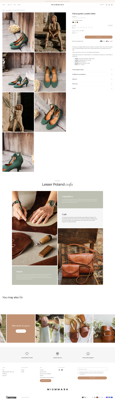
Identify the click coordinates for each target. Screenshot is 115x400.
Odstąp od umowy (46, 380)
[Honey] (75, 22)
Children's (4, 373)
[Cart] (112, 5)
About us (10, 4)
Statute (41, 375)
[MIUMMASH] (57, 389)
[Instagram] (59, 370)
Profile (22, 371)
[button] (106, 5)
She (3, 370)
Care (14, 4)
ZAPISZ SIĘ (92, 378)
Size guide (110, 25)
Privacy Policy (43, 371)
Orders (22, 370)
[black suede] (73, 22)
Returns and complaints (45, 373)
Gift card (4, 375)
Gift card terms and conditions (47, 377)
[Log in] (109, 5)
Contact (19, 4)
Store (3, 4)
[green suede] (77, 22)
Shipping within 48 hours (8, 371)
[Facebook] (62, 370)
